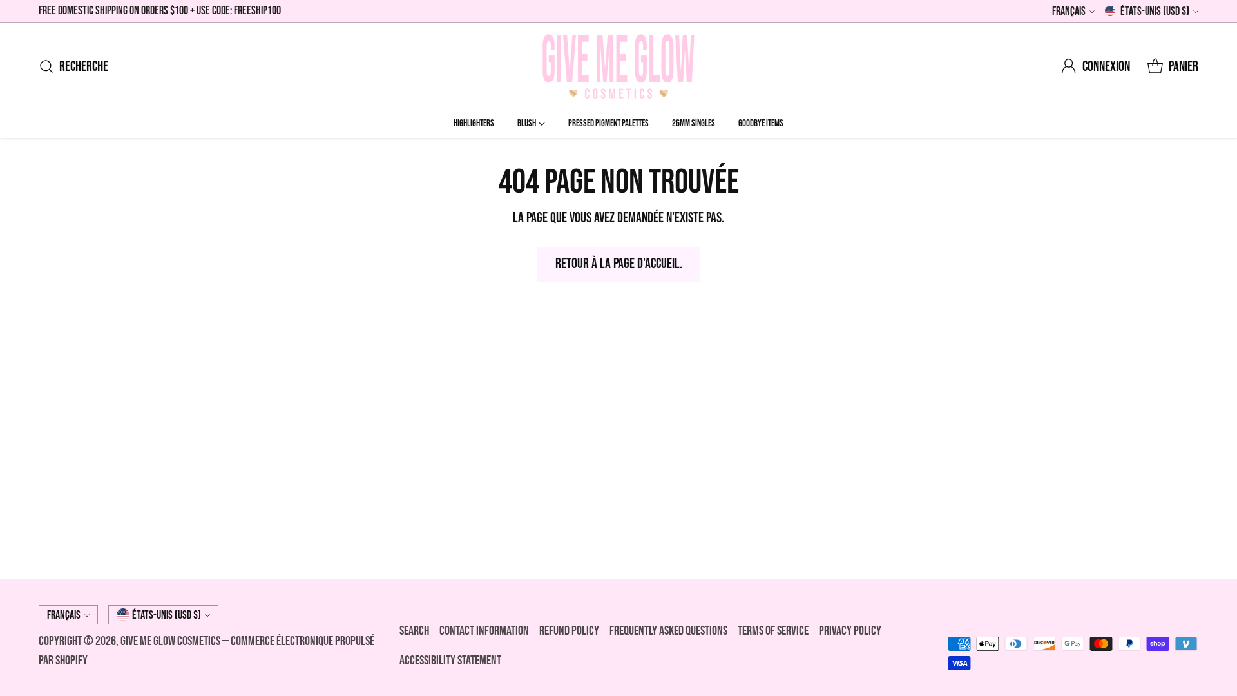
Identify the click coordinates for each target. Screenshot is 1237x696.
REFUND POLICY (569, 631)
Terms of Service (773, 631)
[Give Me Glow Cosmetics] (618, 66)
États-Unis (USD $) (1154, 11)
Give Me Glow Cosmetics (171, 641)
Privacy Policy (850, 631)
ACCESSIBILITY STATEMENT (450, 660)
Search (414, 631)
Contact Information (484, 631)
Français (1069, 11)
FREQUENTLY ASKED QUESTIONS (668, 631)
